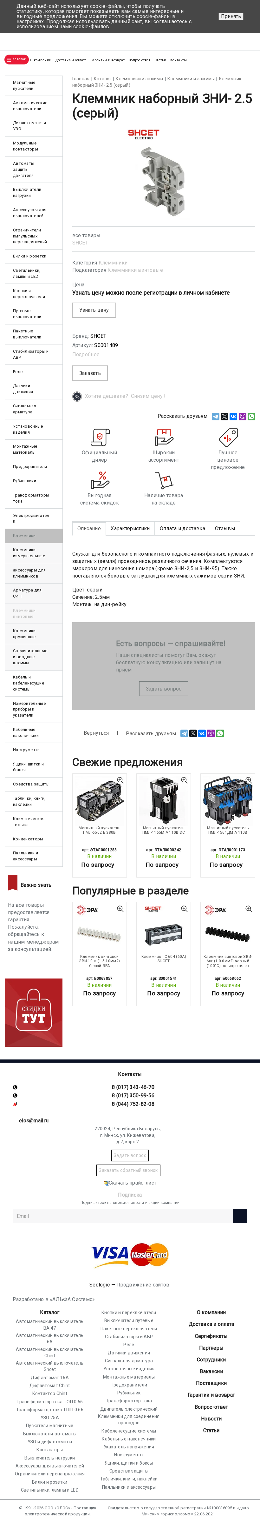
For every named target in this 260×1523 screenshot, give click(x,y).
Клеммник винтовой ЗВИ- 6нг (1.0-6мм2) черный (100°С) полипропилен (228, 961)
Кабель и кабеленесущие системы (28, 683)
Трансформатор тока (129, 1400)
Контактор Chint (50, 1393)
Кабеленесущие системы (128, 1430)
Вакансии (211, 1371)
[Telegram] (215, 416)
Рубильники (24, 480)
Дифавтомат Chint (49, 1385)
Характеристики (130, 528)
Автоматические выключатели (30, 105)
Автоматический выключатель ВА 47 (49, 1324)
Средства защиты (31, 784)
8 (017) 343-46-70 (133, 1087)
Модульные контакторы (25, 146)
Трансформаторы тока (31, 498)
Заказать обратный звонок (128, 1170)
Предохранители (30, 466)
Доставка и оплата (71, 60)
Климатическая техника (28, 821)
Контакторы (49, 1449)
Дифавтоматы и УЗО (29, 125)
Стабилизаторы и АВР (31, 354)
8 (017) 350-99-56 (133, 1095)
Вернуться (95, 733)
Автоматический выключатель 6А (49, 1338)
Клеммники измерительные (29, 552)
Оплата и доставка (182, 528)
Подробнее (86, 354)
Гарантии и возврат (108, 60)
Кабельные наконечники (26, 732)
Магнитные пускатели (24, 85)
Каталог (49, 1312)
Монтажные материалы (25, 449)
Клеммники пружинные (24, 633)
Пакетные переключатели (129, 1328)
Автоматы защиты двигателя (23, 169)
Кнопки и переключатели (29, 293)
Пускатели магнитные (50, 1425)
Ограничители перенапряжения (50, 1473)
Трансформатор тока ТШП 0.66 (49, 1409)
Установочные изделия (28, 429)
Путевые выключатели (27, 313)
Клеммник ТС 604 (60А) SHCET (163, 958)
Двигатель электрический (129, 1409)
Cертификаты (211, 1336)
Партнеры (211, 1348)
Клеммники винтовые (135, 270)
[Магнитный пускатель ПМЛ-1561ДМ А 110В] (227, 800)
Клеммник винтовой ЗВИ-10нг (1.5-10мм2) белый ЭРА (99, 961)
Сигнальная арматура (24, 409)
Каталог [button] (19, 59)
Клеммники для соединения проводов (128, 1419)
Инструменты (27, 749)
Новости (211, 1419)
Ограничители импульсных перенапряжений (30, 236)
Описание (89, 528)
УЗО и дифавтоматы (50, 1441)
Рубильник (129, 1392)
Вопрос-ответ (140, 60)
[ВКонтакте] (233, 416)
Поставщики (211, 1383)
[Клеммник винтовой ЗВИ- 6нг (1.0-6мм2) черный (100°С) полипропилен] (227, 929)
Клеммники (113, 263)
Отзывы (225, 528)
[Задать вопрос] (247, 39)
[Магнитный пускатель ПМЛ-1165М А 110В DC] (163, 800)
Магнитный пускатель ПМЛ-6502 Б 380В (99, 830)
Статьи (160, 60)
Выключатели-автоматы (49, 1433)
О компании (211, 1312)
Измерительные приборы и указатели (29, 709)
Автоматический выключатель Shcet (49, 1366)
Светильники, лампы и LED (27, 273)
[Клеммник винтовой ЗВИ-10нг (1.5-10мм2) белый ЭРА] (99, 929)
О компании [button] (40, 60)
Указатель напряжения (129, 1446)
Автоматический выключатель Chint (49, 1352)
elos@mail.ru (34, 1121)
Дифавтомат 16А (50, 1377)
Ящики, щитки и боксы (28, 767)
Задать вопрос (164, 689)
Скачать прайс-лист (132, 1183)
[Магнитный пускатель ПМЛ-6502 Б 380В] (99, 800)
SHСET (80, 243)
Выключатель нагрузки (49, 1457)
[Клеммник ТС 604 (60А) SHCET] (163, 929)
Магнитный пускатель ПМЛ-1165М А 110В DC (163, 830)
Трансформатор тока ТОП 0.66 (49, 1401)
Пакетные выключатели (27, 334)
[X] (224, 416)
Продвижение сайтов (142, 1285)
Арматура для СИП (27, 593)
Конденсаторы (28, 839)
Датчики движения (23, 388)
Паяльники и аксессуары (25, 856)
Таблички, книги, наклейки (29, 801)
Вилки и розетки (30, 256)
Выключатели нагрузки (27, 192)
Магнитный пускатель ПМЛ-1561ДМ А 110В (228, 830)
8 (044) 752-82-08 (133, 1104)
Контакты (178, 60)
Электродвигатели (31, 518)
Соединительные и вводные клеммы (30, 656)
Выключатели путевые (128, 1320)
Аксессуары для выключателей (29, 212)
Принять (231, 16)
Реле (18, 371)
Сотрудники (211, 1360)
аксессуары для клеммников (29, 573)
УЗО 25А (50, 1417)
